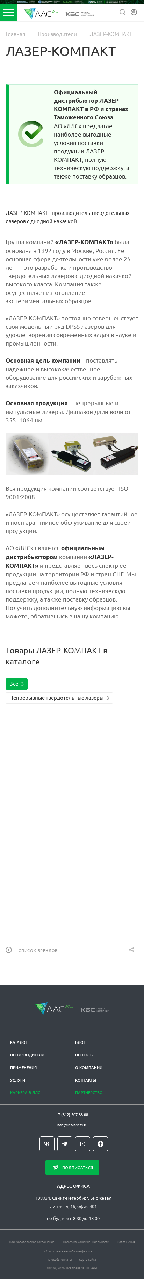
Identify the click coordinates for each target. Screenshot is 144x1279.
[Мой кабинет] (134, 12)
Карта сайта (87, 1259)
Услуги (17, 1080)
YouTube (82, 1143)
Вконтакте (47, 1143)
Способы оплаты (60, 1259)
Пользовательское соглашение (32, 1241)
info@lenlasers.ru (72, 1125)
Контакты (85, 1080)
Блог (80, 1042)
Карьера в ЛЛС (25, 1093)
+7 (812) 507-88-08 (72, 1115)
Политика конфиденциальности (86, 1241)
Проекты (84, 1055)
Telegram (64, 1143)
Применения (23, 1067)
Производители (27, 1055)
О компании (88, 1067)
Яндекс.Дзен (100, 1143)
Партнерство (89, 1093)
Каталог (19, 1042)
